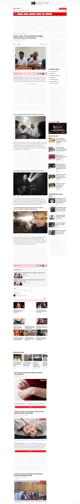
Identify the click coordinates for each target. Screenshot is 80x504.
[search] (57, 8)
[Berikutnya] (47, 344)
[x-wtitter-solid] (43, 74)
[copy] (46, 74)
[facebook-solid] (40, 74)
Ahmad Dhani (25, 78)
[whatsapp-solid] (38, 74)
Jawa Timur (35, 77)
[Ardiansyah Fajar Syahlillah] (14, 295)
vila (34, 81)
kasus (14, 80)
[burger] (66, 10)
